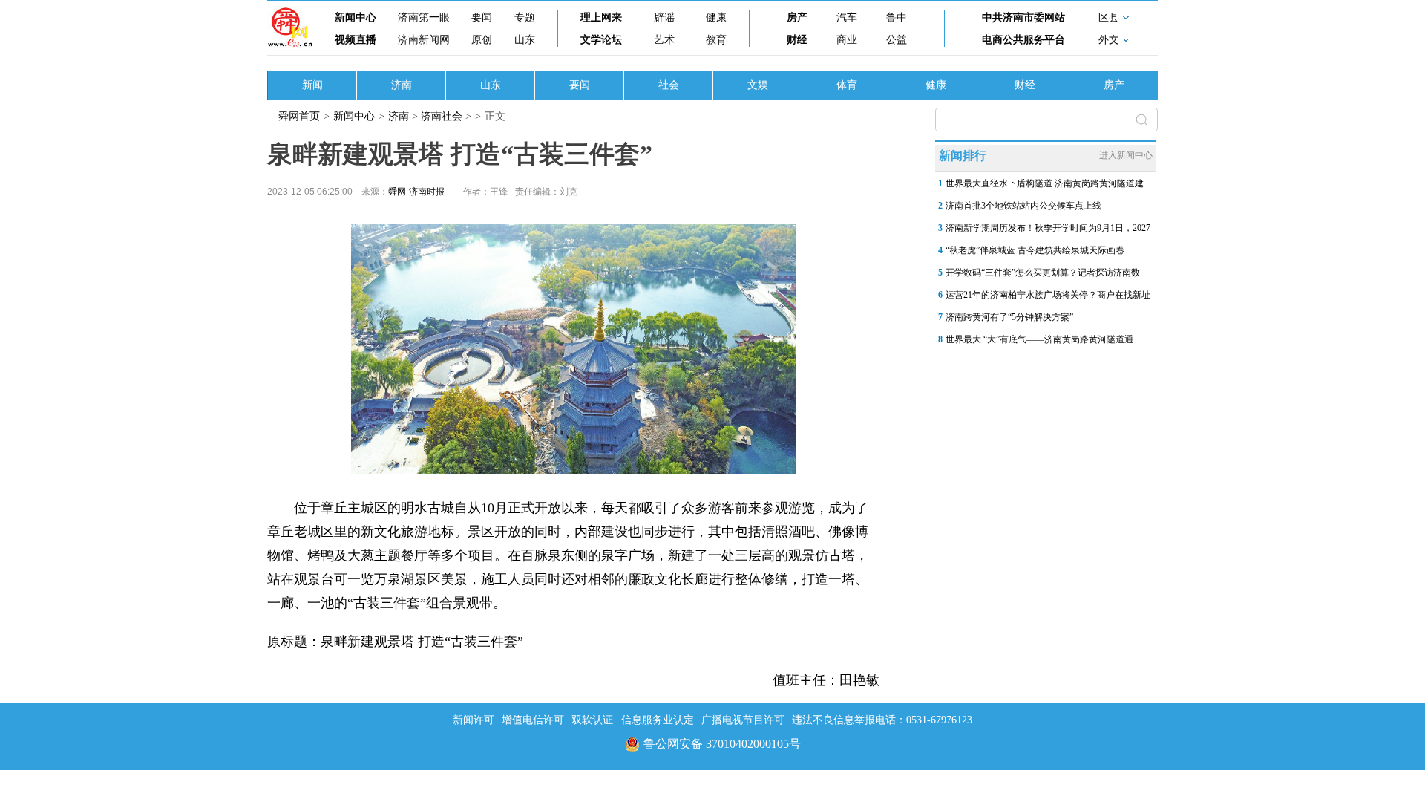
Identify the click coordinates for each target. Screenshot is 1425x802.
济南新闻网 (424, 39)
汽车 (846, 17)
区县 (1108, 17)
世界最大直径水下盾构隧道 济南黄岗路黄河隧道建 (1045, 183)
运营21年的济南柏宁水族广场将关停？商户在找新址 (1048, 295)
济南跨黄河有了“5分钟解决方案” (1009, 317)
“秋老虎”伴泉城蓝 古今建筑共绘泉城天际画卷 (1035, 250)
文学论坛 (601, 39)
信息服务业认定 (657, 720)
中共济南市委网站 (1023, 17)
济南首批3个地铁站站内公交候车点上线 (1023, 205)
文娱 (757, 85)
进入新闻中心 (1126, 155)
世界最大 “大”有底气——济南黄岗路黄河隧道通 (1039, 339)
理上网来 (601, 17)
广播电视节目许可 (742, 720)
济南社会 (441, 116)
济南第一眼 (424, 17)
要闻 (481, 17)
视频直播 (355, 39)
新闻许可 (473, 720)
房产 (797, 17)
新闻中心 (355, 17)
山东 (524, 39)
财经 (797, 39)
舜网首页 (299, 116)
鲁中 (896, 17)
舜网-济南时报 (416, 191)
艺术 (664, 39)
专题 (524, 17)
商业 (846, 39)
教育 (716, 39)
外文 (1108, 39)
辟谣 (664, 17)
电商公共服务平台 (1023, 39)
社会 (668, 85)
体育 (846, 85)
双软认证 (592, 720)
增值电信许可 (533, 720)
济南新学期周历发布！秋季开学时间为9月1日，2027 (1048, 228)
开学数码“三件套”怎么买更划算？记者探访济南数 (1043, 272)
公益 (896, 39)
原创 (481, 39)
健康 (716, 17)
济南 (401, 85)
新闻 (312, 85)
